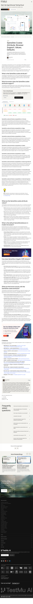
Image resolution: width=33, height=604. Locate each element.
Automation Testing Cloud (4, 502)
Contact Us (15, 583)
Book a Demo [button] (12, 555)
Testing (8, 40)
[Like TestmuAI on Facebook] (1, 596)
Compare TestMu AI (3, 532)
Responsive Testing (3, 525)
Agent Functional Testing (4, 506)
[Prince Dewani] (16, 386)
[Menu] (31, 1)
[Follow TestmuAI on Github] (8, 596)
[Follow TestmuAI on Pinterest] (9, 596)
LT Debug (2, 520)
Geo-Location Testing (4, 523)
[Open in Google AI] (10, 561)
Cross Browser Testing (4, 511)
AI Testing (2, 515)
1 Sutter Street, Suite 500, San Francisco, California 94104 (5, 578)
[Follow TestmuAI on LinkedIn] (4, 596)
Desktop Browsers (5, 101)
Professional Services (4, 531)
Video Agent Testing (3, 507)
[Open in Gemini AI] (7, 399)
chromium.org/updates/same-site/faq (23, 353)
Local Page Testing (3, 521)
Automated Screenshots (4, 522)
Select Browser (5, 95)
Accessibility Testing (4, 524)
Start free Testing (4, 555)
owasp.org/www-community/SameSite (24, 360)
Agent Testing (3, 505)
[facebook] (24, 59)
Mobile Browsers (11, 101)
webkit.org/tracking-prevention (23, 358)
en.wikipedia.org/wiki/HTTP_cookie (19, 374)
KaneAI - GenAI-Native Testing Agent (6, 503)
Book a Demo (10, 491)
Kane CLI (2, 504)
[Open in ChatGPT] (2, 399)
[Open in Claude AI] (5, 561)
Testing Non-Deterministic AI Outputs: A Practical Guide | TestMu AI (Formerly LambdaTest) (9, 466)
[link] (4, 2)
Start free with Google (5, 9)
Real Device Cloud (3, 512)
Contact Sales (4, 490)
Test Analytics (3, 530)
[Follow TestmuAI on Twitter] (3, 596)
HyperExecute (3, 516)
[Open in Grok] (6, 399)
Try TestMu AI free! (7, 195)
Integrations (2, 529)
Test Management (3, 513)
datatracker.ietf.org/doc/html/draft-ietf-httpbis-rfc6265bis (14, 362)
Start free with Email (13, 9)
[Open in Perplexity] (4, 399)
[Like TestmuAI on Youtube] (6, 596)
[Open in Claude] (3, 399)
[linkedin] (25, 59)
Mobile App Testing (3, 514)
